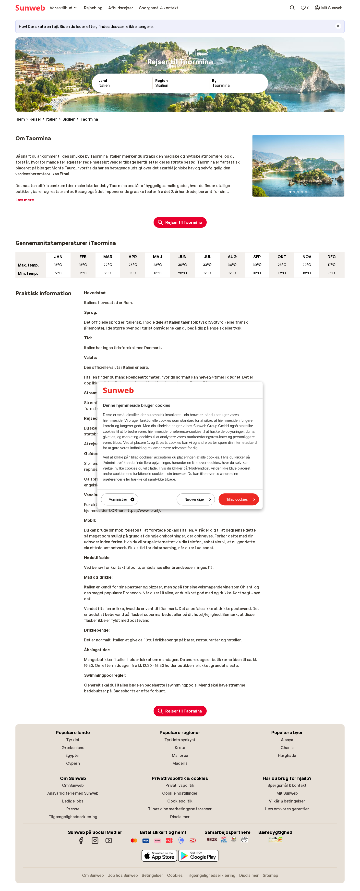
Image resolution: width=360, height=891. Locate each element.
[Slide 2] (294, 192)
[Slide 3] (298, 192)
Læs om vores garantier (287, 808)
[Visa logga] (146, 842)
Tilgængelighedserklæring (72, 816)
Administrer (118, 499)
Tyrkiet (73, 739)
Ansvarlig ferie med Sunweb (72, 793)
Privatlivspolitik (180, 785)
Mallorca (180, 755)
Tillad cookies (237, 499)
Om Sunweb (73, 785)
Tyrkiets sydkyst (179, 739)
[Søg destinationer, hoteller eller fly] (292, 8)
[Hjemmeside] (30, 8)
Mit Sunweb (287, 793)
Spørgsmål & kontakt (287, 785)
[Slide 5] (306, 192)
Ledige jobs (73, 801)
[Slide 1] (290, 192)
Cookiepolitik (179, 801)
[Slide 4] (302, 192)
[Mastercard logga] (134, 842)
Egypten (73, 755)
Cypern (73, 763)
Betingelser (152, 875)
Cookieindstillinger (180, 793)
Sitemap (270, 875)
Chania (287, 747)
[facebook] (81, 842)
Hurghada (287, 755)
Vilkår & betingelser (287, 801)
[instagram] (95, 842)
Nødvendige (194, 499)
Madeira (180, 763)
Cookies (175, 875)
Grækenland (72, 747)
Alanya (287, 739)
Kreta (180, 747)
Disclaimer (180, 816)
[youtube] (109, 842)
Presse (72, 808)
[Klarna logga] (157, 842)
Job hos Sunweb (123, 875)
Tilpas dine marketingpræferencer (180, 808)
